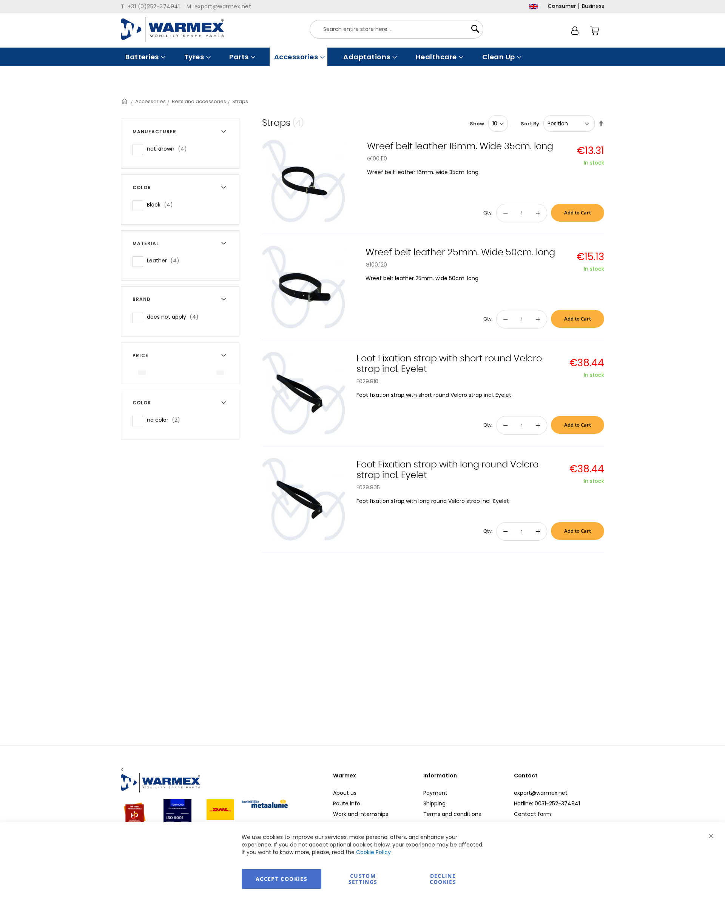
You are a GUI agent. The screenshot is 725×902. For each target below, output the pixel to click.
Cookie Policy (373, 852)
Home (125, 101)
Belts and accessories (199, 101)
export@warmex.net (541, 793)
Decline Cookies (443, 878)
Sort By (530, 123)
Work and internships (360, 814)
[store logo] (172, 29)
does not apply (175, 317)
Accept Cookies (281, 878)
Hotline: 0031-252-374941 (547, 803)
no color (166, 420)
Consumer (562, 6)
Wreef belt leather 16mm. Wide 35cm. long (460, 146)
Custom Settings (363, 878)
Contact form (532, 814)
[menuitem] (144, 57)
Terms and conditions (452, 814)
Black (162, 204)
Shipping (434, 803)
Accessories (150, 101)
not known (169, 149)
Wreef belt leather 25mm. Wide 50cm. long (460, 252)
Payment (435, 793)
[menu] (362, 57)
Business (593, 6)
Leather (165, 260)
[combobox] (396, 29)
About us (344, 793)
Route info (346, 803)
